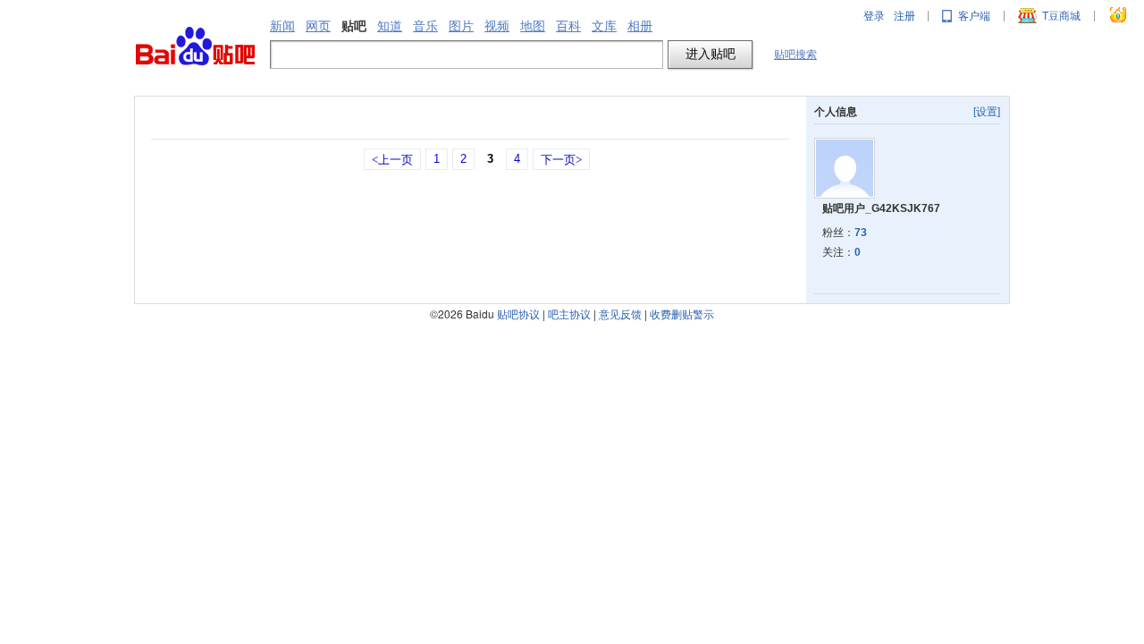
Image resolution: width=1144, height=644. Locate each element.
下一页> (561, 159)
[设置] (986, 112)
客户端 (974, 16)
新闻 (282, 26)
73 (860, 232)
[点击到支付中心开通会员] (1119, 16)
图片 (461, 26)
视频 (496, 26)
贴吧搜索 (795, 54)
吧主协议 (569, 313)
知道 (389, 26)
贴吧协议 (518, 313)
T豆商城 (1061, 16)
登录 (874, 16)
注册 (904, 16)
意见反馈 (620, 313)
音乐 (425, 26)
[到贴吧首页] (195, 47)
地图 (532, 26)
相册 (639, 26)
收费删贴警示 (682, 313)
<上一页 (392, 159)
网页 (318, 26)
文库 (604, 26)
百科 (568, 26)
